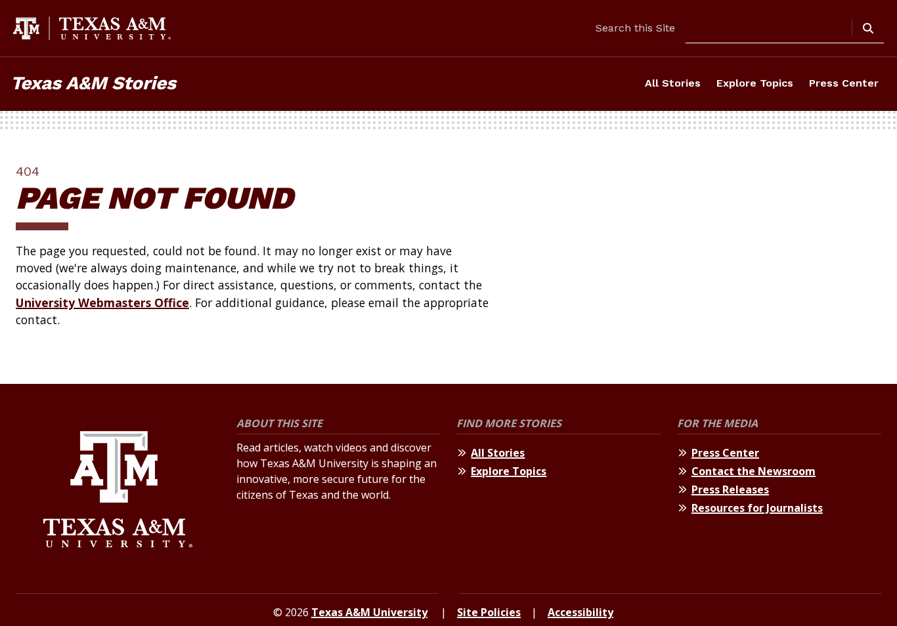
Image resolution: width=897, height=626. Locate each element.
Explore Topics (754, 83)
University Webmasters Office (102, 302)
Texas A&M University (369, 612)
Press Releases (730, 489)
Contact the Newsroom (753, 471)
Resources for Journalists (757, 508)
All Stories (673, 83)
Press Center (844, 83)
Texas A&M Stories (93, 83)
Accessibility (580, 612)
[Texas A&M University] (118, 491)
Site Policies (489, 612)
